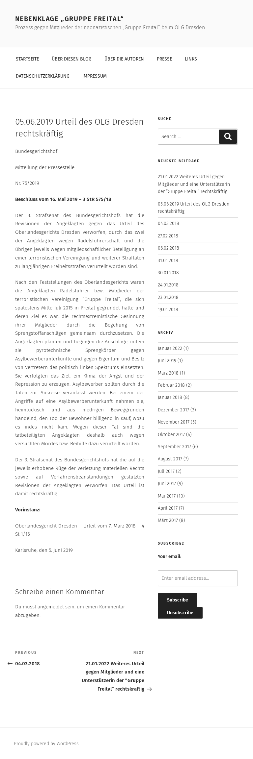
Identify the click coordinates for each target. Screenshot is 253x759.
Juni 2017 (167, 483)
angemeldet (51, 606)
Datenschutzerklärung (43, 76)
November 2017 (173, 422)
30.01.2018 (168, 273)
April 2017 (168, 508)
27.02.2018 (168, 236)
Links (191, 59)
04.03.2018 (168, 223)
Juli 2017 (166, 471)
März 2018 (168, 373)
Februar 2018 (171, 385)
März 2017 (168, 520)
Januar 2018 (170, 397)
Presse (164, 59)
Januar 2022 (170, 348)
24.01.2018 (168, 285)
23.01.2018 (168, 297)
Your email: (169, 556)
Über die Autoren (124, 59)
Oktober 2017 (171, 434)
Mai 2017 (167, 496)
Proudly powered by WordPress (46, 744)
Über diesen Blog (72, 59)
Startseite (27, 59)
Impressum (94, 76)
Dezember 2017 (173, 410)
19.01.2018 (168, 309)
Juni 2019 (167, 360)
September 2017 (174, 447)
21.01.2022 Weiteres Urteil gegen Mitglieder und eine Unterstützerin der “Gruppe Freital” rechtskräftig (194, 184)
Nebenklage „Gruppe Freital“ (69, 19)
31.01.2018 (168, 260)
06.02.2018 (168, 248)
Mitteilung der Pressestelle (44, 167)
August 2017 (170, 459)
